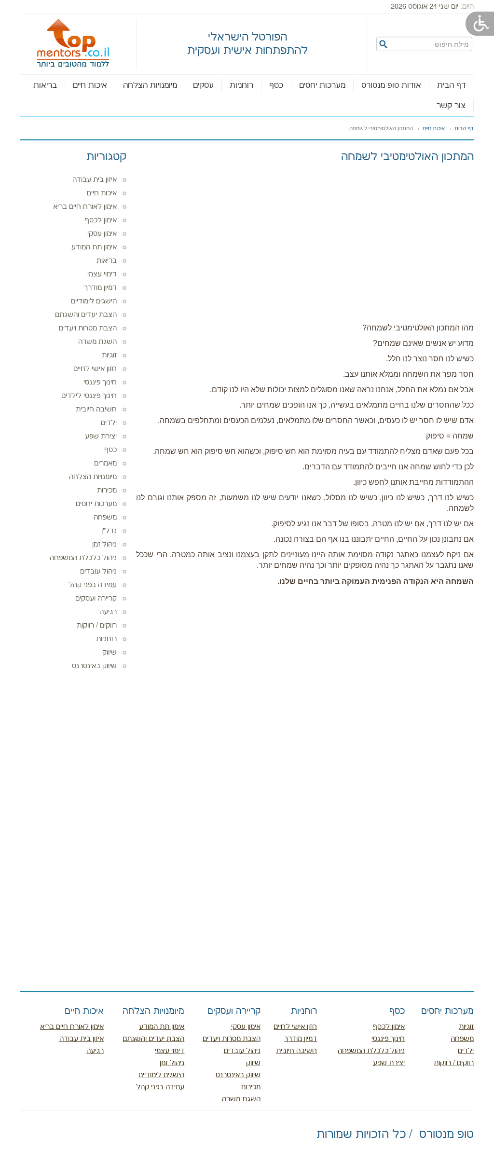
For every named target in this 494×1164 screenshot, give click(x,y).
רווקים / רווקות (97, 625)
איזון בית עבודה (94, 180)
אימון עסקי (102, 234)
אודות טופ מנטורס (391, 85)
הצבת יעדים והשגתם (86, 315)
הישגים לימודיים (94, 301)
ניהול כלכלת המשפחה (83, 558)
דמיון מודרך (100, 288)
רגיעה (108, 612)
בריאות (45, 85)
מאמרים (105, 463)
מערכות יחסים (322, 85)
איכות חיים (90, 85)
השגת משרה (97, 342)
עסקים (203, 85)
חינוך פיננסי (100, 382)
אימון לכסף (101, 220)
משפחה (105, 517)
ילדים (109, 423)
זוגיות (109, 355)
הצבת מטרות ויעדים (88, 328)
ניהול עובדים (98, 571)
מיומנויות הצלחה (150, 85)
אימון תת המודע (94, 247)
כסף (276, 85)
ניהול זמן (104, 544)
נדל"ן (109, 531)
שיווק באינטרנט (94, 666)
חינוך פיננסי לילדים (89, 396)
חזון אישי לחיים (95, 369)
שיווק (109, 652)
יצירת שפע (101, 436)
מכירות (107, 490)
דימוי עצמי (102, 274)
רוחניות (241, 85)
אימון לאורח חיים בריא (85, 207)
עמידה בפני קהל (93, 585)
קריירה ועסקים (96, 598)
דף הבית (451, 85)
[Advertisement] (305, 240)
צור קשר (451, 105)
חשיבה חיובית (96, 409)
